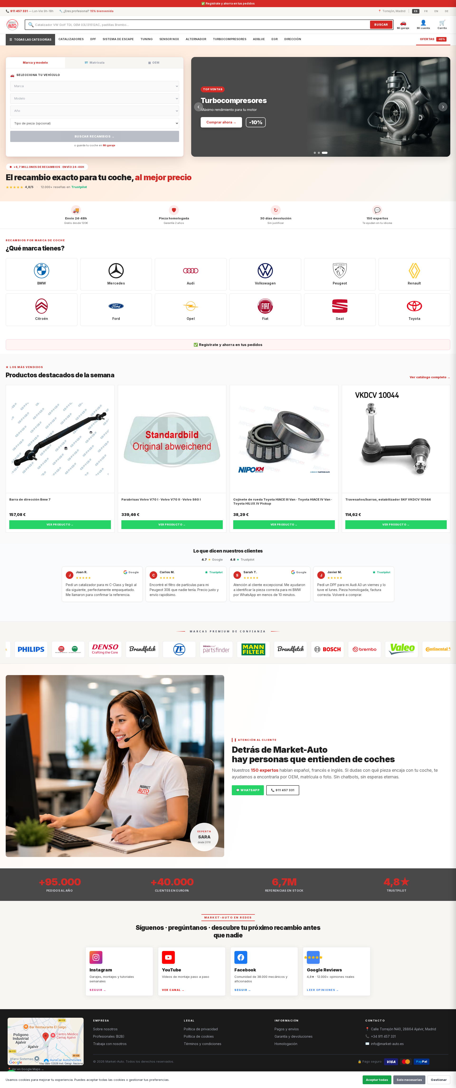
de (446, 11)
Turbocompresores (229, 39)
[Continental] (393, 649)
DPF (93, 39)
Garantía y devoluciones (294, 1036)
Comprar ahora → (221, 122)
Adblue (259, 39)
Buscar (381, 24)
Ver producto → (60, 524)
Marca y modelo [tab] (35, 62)
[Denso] (60, 649)
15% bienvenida (102, 11)
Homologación (286, 1044)
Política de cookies (199, 1036)
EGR (274, 39)
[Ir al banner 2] (319, 153)
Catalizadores (71, 39)
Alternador (196, 39)
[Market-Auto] (12, 24)
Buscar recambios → (95, 136)
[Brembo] (319, 649)
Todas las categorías (30, 39)
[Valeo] (356, 649)
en (436, 11)
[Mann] (208, 649)
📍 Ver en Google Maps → (26, 1069)
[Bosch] (282, 649)
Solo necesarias (409, 1080)
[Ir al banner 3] (325, 153)
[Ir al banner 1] (315, 153)
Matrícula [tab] (94, 62)
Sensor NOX (169, 39)
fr (426, 11)
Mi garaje (109, 145)
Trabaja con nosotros (110, 1044)
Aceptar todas (377, 1080)
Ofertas (432, 39)
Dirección (292, 39)
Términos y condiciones (202, 1044)
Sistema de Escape (118, 39)
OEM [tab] (153, 62)
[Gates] (97, 649)
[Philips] (430, 649)
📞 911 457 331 (282, 790)
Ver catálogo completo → (430, 377)
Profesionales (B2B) (108, 1036)
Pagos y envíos (287, 1029)
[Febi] (171, 649)
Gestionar (439, 1080)
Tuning (146, 39)
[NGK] (23, 649)
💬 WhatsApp (248, 790)
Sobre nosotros (105, 1029)
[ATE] (245, 649)
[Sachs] (134, 649)
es (416, 11)
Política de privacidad (201, 1029)
